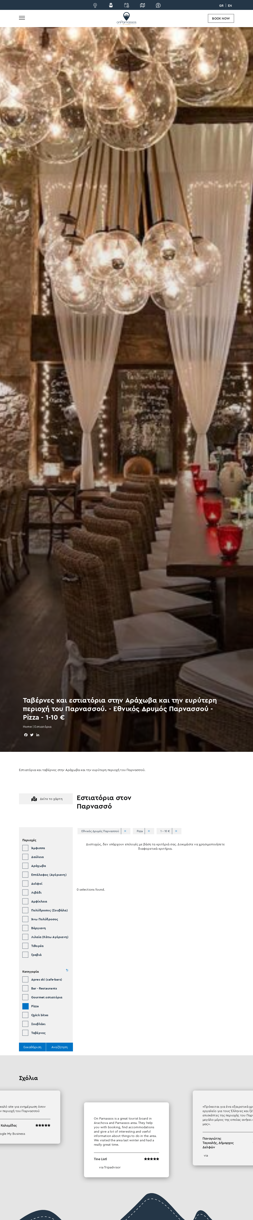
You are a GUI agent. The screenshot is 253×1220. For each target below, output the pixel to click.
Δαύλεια (37, 857)
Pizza (35, 1006)
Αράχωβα (38, 866)
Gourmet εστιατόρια (46, 997)
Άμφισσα (38, 848)
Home (27, 727)
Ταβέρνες (38, 1033)
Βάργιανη (38, 928)
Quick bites (39, 1015)
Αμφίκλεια (39, 901)
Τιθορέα (37, 946)
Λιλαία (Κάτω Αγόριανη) (49, 937)
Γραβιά (36, 955)
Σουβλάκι (38, 1024)
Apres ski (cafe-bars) (46, 979)
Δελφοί (36, 883)
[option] (126, 1134)
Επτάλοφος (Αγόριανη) (49, 875)
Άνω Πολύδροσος (44, 919)
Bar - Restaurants (44, 988)
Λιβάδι (36, 892)
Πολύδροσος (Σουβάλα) (49, 910)
